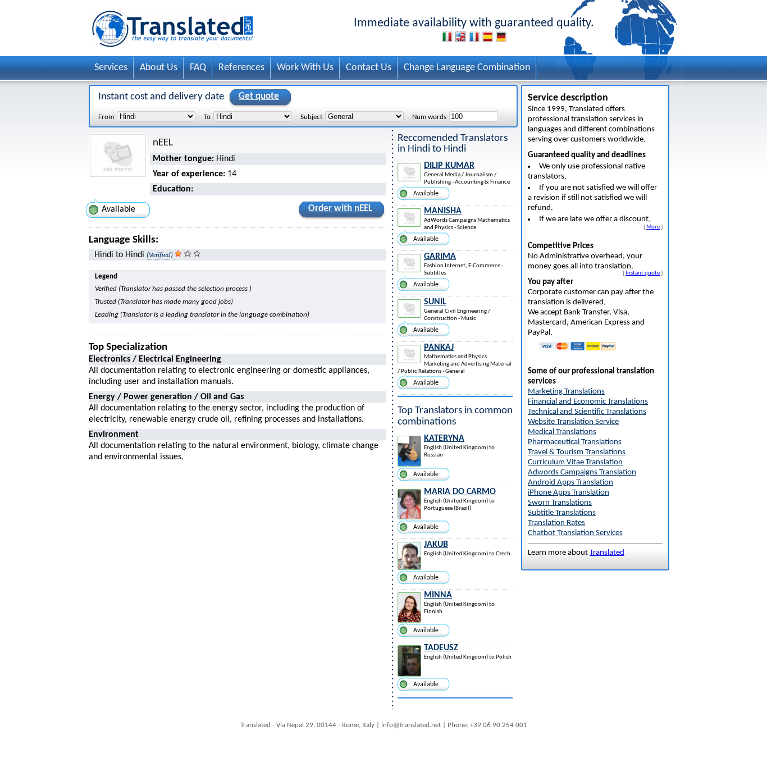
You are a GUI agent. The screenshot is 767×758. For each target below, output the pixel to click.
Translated (607, 553)
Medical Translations (562, 432)
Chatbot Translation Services (575, 533)
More (653, 226)
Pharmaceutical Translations (575, 442)
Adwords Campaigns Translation (582, 472)
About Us (158, 67)
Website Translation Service (573, 422)
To (207, 117)
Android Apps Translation (570, 482)
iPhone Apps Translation (568, 492)
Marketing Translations (566, 391)
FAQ (198, 67)
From (106, 117)
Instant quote (643, 273)
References (241, 67)
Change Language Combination (467, 67)
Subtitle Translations (562, 513)
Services (110, 67)
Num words (429, 117)
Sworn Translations (560, 503)
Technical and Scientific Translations (587, 412)
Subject (311, 117)
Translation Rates (556, 523)
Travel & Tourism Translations (577, 452)
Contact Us (368, 67)
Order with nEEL (340, 208)
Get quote (259, 96)
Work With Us (305, 67)
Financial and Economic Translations (588, 402)
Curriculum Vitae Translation (575, 462)
